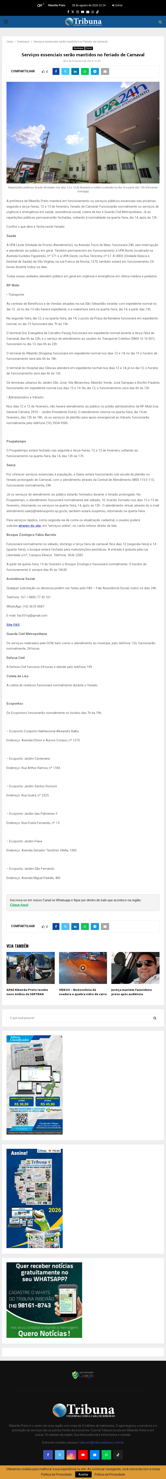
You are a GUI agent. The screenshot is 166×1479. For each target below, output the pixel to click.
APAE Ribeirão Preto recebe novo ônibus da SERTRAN (27, 992)
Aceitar (83, 1474)
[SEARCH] (155, 1018)
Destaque (78, 48)
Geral (89, 48)
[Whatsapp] (106, 1455)
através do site (30, 526)
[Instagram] (71, 1455)
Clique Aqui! (19, 905)
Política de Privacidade (109, 1474)
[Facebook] (48, 1455)
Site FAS (13, 625)
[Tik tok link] (97, 12)
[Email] (94, 1455)
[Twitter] (59, 1455)
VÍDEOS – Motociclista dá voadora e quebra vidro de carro (83, 992)
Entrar (119, 5)
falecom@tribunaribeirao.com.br (101, 1442)
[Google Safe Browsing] (83, 1378)
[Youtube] (83, 1455)
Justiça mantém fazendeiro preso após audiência (131, 992)
